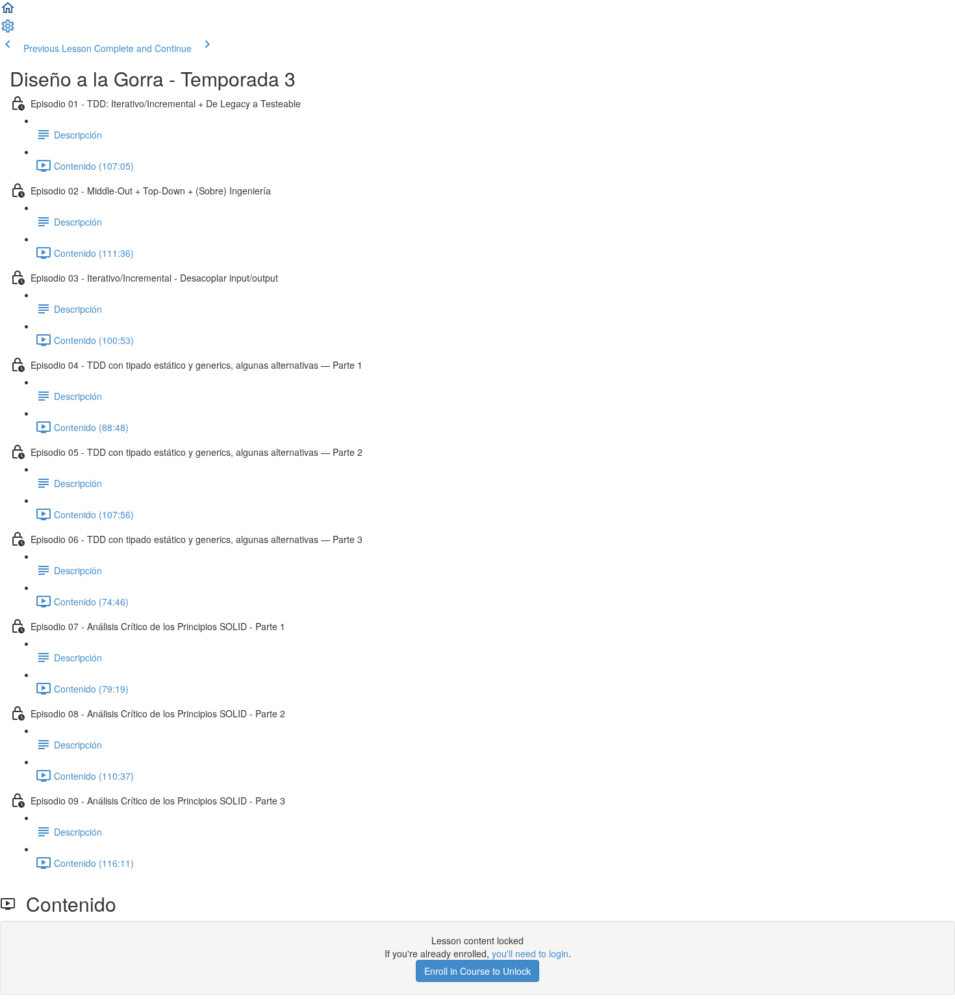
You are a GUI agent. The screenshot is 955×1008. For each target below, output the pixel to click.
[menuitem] (8, 29)
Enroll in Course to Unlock (477, 970)
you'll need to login (530, 953)
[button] (8, 11)
